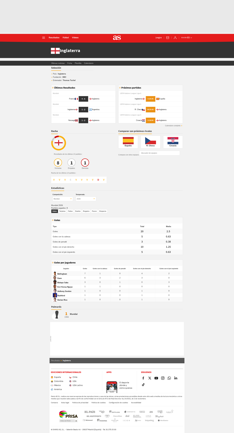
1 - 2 (83, 110)
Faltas (70, 211)
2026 (79, 199)
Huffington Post (94, 416)
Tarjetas (62, 211)
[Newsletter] (167, 37)
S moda (126, 420)
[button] (68, 421)
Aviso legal (65, 403)
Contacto (54, 403)
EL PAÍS (90, 411)
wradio (108, 416)
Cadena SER (142, 411)
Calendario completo (173, 126)
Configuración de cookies (118, 403)
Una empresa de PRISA (68, 414)
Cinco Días (117, 416)
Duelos (78, 211)
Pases (94, 211)
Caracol (169, 411)
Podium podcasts (102, 420)
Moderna (87, 420)
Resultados (54, 38)
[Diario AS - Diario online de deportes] (117, 38)
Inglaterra (70, 51)
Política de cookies (99, 403)
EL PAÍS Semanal (136, 416)
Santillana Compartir (129, 411)
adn (160, 411)
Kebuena (158, 416)
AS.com (151, 411)
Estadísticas (57, 188)
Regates (86, 211)
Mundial (57, 199)
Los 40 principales (101, 411)
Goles (54, 211)
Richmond (168, 416)
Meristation (149, 420)
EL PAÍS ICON (115, 420)
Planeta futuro (146, 416)
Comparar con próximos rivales (135, 131)
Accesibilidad (136, 403)
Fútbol (66, 38)
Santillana (114, 411)
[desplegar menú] (44, 38)
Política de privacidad (80, 403)
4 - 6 (83, 99)
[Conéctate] (175, 37)
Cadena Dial (127, 416)
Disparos (102, 211)
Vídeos (75, 38)
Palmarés (56, 307)
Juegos (159, 38)
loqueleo (138, 420)
